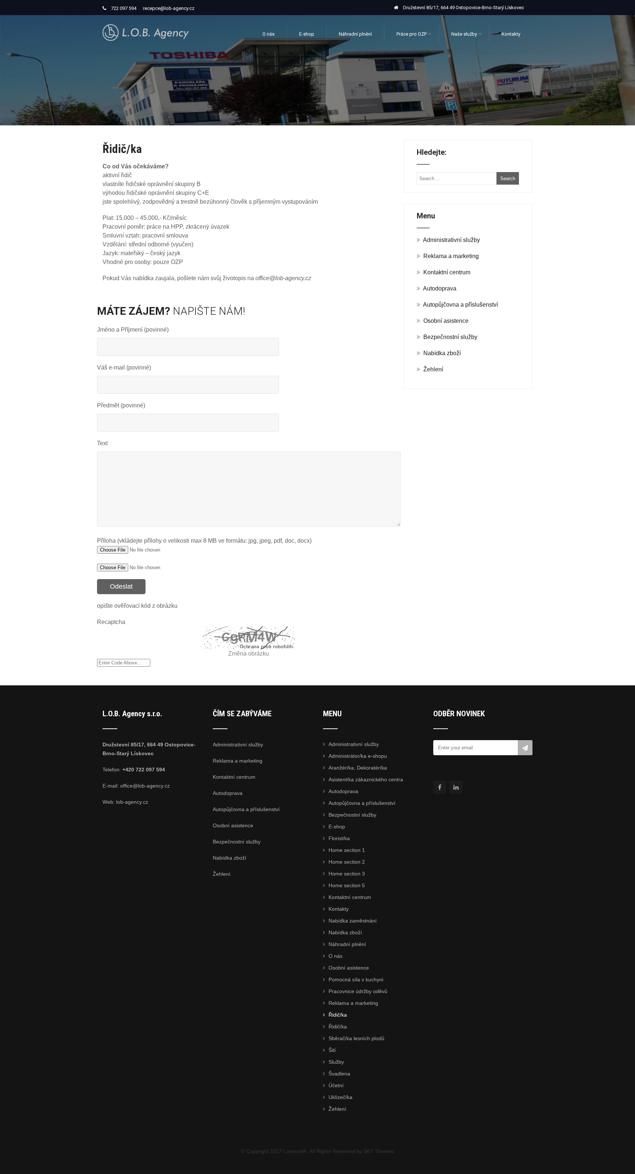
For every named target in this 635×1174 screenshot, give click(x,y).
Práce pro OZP (412, 34)
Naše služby (464, 34)
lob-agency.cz (132, 802)
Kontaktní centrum (446, 272)
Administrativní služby (451, 240)
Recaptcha (111, 622)
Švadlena (339, 1074)
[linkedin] (455, 787)
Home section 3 (347, 874)
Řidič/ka (338, 1015)
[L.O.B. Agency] (146, 18)
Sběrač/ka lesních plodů (356, 1038)
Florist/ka (339, 838)
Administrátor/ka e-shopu (358, 756)
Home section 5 (347, 885)
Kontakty (511, 34)
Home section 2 (347, 862)
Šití (332, 1050)
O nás (268, 34)
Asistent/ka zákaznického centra (366, 779)
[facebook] (439, 787)
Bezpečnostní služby (450, 337)
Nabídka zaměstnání (353, 921)
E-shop (306, 34)
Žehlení (433, 369)
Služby (336, 1062)
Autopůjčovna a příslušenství (460, 304)
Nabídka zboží (442, 353)
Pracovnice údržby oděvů (358, 991)
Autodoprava (439, 288)
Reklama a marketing (451, 256)
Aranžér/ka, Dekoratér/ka (358, 768)
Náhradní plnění (355, 34)
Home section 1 (347, 850)
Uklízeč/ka (340, 1097)
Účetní (336, 1085)
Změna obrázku (248, 653)
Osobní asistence (446, 321)
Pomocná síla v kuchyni (356, 979)
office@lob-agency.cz (145, 786)
